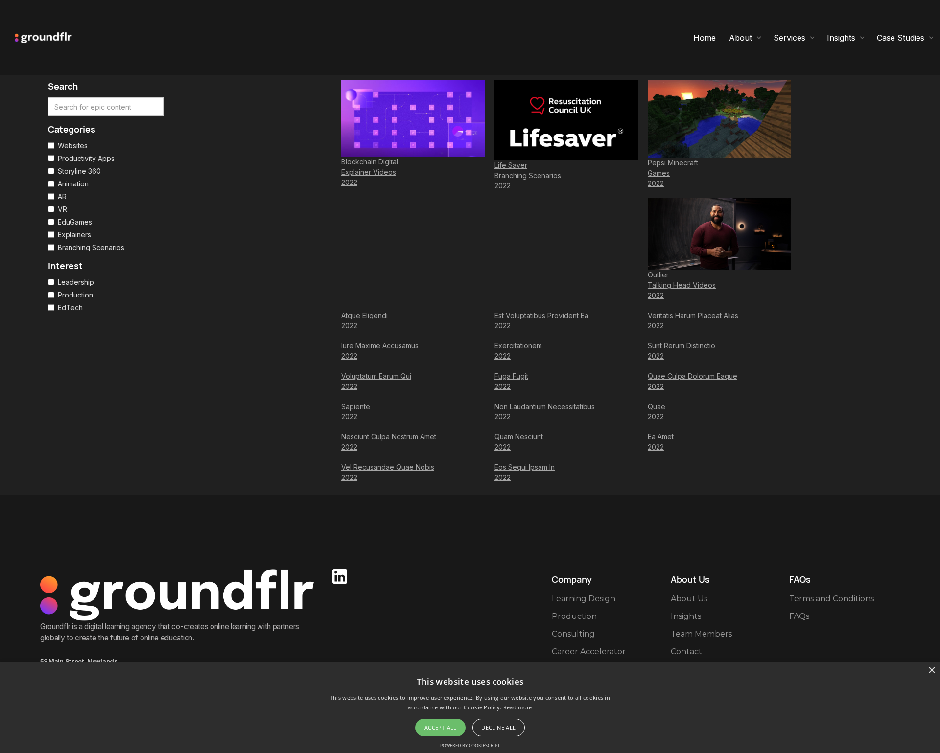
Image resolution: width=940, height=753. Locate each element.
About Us (689, 598)
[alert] (470, 707)
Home (704, 38)
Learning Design (583, 598)
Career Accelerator (589, 651)
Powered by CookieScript (470, 745)
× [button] (931, 670)
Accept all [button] (440, 727)
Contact (686, 651)
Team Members (701, 634)
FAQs (799, 616)
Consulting (573, 634)
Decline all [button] (498, 727)
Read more (517, 707)
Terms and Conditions (831, 598)
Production (574, 616)
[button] (745, 37)
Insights (686, 616)
